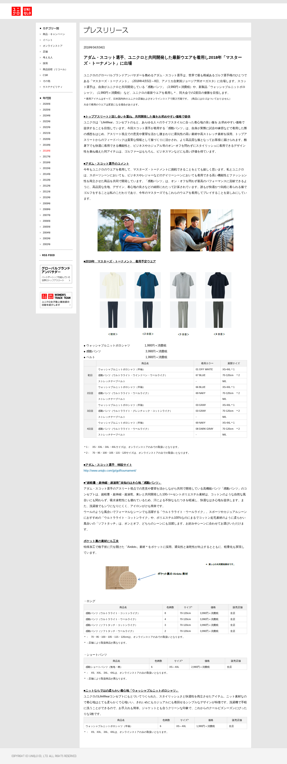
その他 (46, 81)
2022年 (47, 127)
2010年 (47, 197)
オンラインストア (53, 45)
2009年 (47, 203)
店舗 (45, 51)
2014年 (47, 174)
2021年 (47, 133)
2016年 (47, 162)
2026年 (47, 103)
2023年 (47, 121)
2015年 (47, 168)
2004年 (47, 232)
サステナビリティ (53, 86)
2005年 (47, 226)
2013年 (47, 179)
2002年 (47, 244)
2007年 (47, 215)
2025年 (47, 109)
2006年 (47, 221)
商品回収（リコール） (55, 69)
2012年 (47, 185)
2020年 (47, 139)
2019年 (47, 145)
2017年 (47, 156)
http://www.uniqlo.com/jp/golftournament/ (110, 470)
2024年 (47, 115)
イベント (48, 40)
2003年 (47, 238)
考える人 (48, 57)
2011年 (47, 191)
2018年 (47, 150)
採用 (45, 63)
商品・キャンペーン (54, 34)
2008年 (47, 209)
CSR (45, 75)
